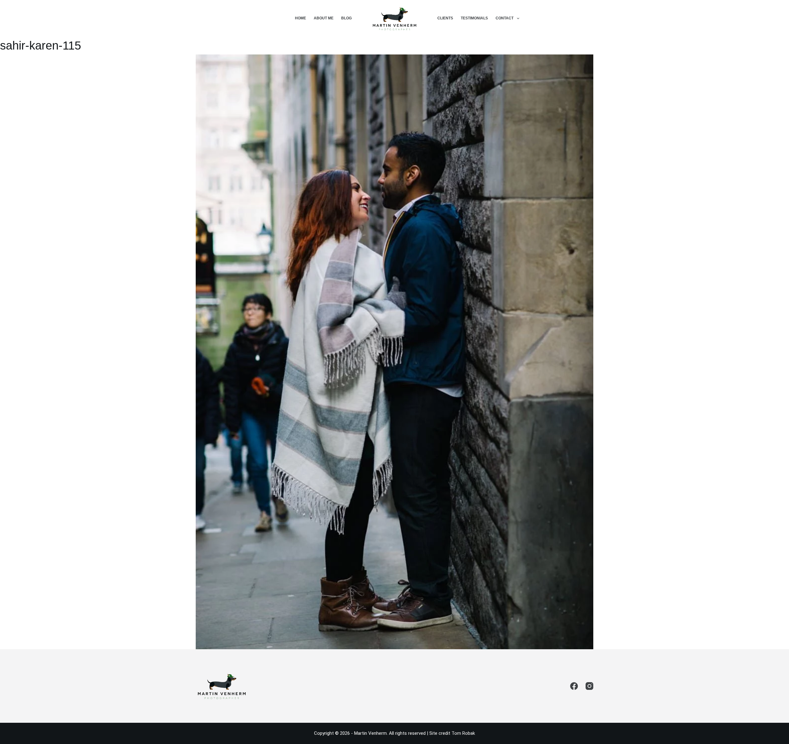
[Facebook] (574, 686)
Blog (346, 18)
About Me (323, 18)
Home (300, 18)
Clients (445, 18)
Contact (504, 18)
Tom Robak (463, 733)
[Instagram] (589, 686)
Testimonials (474, 18)
